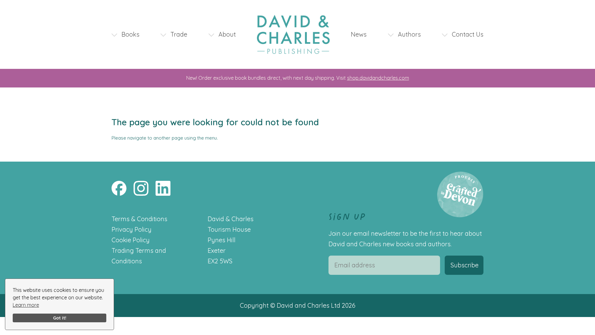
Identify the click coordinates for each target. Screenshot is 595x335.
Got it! (59, 318)
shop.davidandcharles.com (378, 78)
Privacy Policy (132, 229)
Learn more (26, 305)
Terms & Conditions (139, 219)
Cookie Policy (131, 240)
